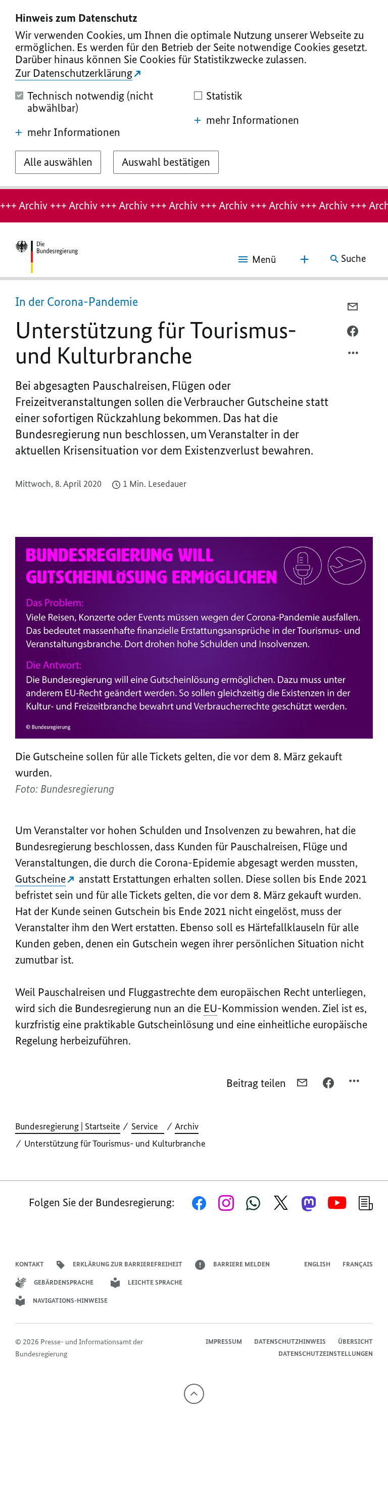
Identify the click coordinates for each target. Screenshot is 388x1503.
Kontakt (29, 1264)
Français (358, 1264)
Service (147, 1126)
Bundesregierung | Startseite (67, 1126)
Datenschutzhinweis (290, 1341)
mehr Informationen (73, 132)
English (317, 1264)
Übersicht (355, 1341)
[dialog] (194, 94)
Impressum (224, 1341)
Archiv (187, 1126)
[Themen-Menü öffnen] (304, 259)
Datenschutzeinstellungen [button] (325, 1353)
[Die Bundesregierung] (46, 259)
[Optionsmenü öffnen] (354, 355)
